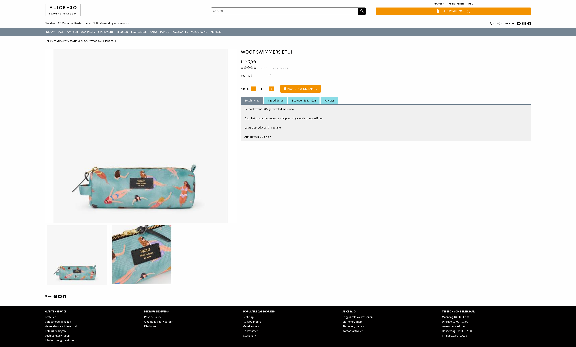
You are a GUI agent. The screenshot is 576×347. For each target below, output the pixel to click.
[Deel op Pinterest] (55, 297)
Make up (248, 317)
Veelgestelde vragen (57, 335)
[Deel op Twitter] (60, 297)
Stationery (249, 335)
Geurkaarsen (251, 326)
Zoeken (362, 11)
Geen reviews (280, 68)
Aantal (245, 88)
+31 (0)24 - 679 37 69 (503, 23)
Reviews (329, 100)
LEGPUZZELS (139, 31)
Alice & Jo (349, 311)
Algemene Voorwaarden (158, 321)
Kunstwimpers (252, 321)
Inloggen (438, 3)
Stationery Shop (352, 321)
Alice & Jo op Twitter (519, 23)
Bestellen (50, 317)
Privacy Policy (152, 317)
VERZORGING (199, 31)
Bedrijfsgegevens (156, 311)
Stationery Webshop (355, 326)
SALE (60, 31)
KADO (153, 31)
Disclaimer (150, 326)
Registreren (456, 3)
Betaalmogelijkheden (58, 321)
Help (471, 3)
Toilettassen (250, 331)
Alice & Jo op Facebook (529, 23)
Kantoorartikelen (353, 331)
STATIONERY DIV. (79, 41)
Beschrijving (251, 100)
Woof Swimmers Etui (103, 41)
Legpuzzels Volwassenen (358, 317)
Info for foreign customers (61, 340)
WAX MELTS (88, 31)
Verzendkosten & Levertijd (61, 326)
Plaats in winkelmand (302, 88)
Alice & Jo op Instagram (524, 23)
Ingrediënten (276, 100)
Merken (216, 31)
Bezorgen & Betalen (304, 100)
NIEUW (50, 31)
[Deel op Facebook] (64, 297)
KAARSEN (72, 31)
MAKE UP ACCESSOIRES (174, 31)
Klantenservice (56, 311)
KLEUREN (122, 31)
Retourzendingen (55, 331)
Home (48, 41)
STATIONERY (105, 31)
